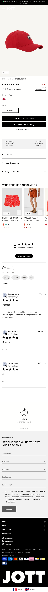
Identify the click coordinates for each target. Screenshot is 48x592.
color (24, 277)
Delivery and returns (9, 552)
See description (40, 89)
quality (6, 277)
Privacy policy (18, 549)
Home (4, 79)
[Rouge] (4, 99)
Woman (11, 79)
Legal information (30, 549)
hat (31, 277)
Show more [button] (7, 283)
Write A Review (24, 256)
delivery (16, 277)
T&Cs (40, 549)
